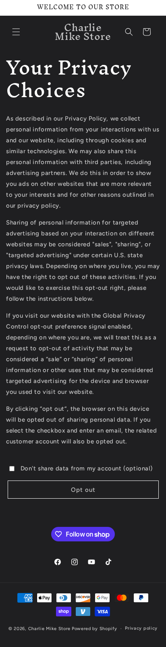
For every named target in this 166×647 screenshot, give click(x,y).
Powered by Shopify (94, 628)
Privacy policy (141, 628)
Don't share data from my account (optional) (87, 468)
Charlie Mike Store (49, 628)
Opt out (83, 489)
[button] (16, 32)
